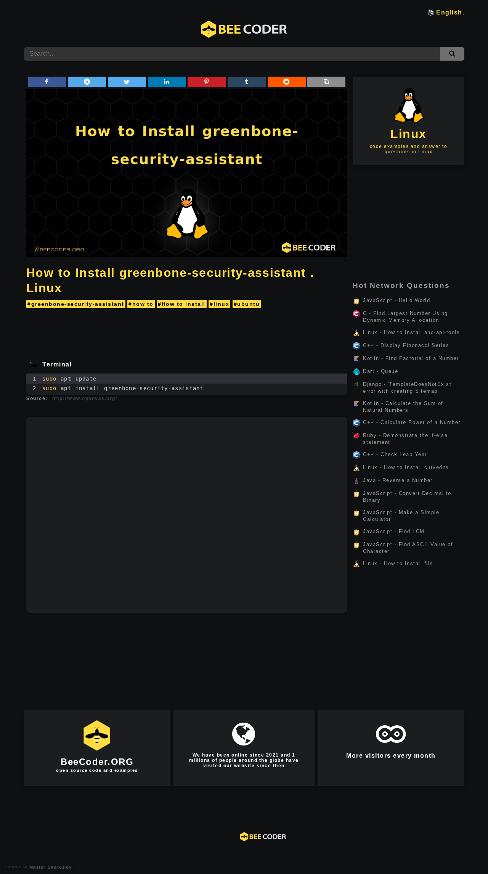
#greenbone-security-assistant (75, 304)
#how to (141, 304)
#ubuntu (247, 304)
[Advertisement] (186, 332)
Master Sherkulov (49, 867)
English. (450, 12)
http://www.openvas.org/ (84, 398)
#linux (219, 304)
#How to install (181, 304)
